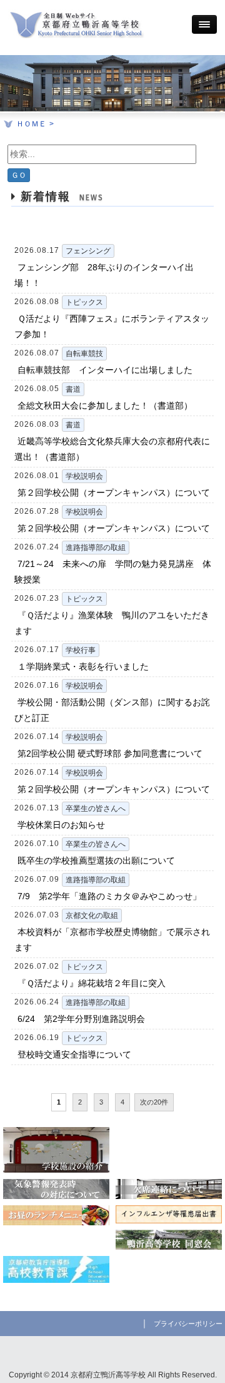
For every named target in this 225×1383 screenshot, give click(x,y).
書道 (73, 389)
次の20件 (154, 1102)
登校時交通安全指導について (74, 1054)
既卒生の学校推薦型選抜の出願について (96, 860)
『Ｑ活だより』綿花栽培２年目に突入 (92, 983)
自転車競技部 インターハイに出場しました (105, 370)
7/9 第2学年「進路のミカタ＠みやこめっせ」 (109, 896)
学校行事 (81, 650)
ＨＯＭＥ (31, 124)
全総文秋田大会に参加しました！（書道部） (105, 406)
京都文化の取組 (92, 915)
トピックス (84, 302)
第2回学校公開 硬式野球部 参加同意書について (110, 753)
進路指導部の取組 (96, 547)
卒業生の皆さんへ (96, 808)
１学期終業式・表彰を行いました (83, 666)
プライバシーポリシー (188, 1323)
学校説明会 (84, 476)
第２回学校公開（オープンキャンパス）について (114, 492)
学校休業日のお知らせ (61, 825)
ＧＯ (18, 175)
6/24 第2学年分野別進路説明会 (81, 1019)
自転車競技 (84, 353)
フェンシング (88, 251)
